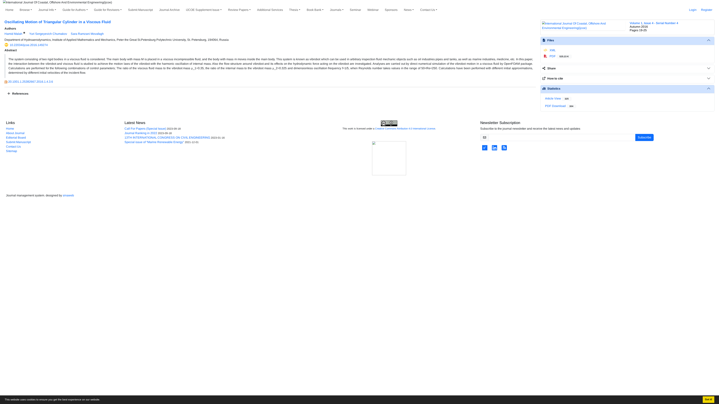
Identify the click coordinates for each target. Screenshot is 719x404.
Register (706, 9)
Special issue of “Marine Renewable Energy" (154, 142)
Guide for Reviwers (106, 9)
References (19, 93)
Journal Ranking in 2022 (141, 133)
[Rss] (504, 149)
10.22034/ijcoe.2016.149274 (29, 45)
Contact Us (427, 9)
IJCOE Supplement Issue (202, 9)
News (408, 9)
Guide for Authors (74, 9)
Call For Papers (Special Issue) (145, 128)
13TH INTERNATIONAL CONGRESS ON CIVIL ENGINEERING (167, 137)
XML (552, 50)
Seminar (355, 9)
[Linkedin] (494, 149)
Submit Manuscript (140, 9)
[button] (101, 400)
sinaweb (68, 195)
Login (693, 9)
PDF (559, 56)
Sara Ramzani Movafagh (87, 33)
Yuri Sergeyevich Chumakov (48, 33)
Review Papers (238, 9)
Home (9, 9)
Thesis (293, 9)
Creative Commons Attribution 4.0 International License (405, 128)
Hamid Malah (13, 33)
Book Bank (314, 9)
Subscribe (644, 137)
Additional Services (270, 9)
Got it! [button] (708, 399)
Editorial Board (16, 137)
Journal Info (46, 9)
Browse (25, 9)
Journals (335, 9)
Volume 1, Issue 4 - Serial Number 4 (654, 23)
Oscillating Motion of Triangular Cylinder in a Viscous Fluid (57, 22)
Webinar (373, 9)
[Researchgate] (484, 149)
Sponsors (391, 9)
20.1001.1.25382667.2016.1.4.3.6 (30, 81)
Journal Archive (169, 9)
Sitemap (11, 151)
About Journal (15, 133)
